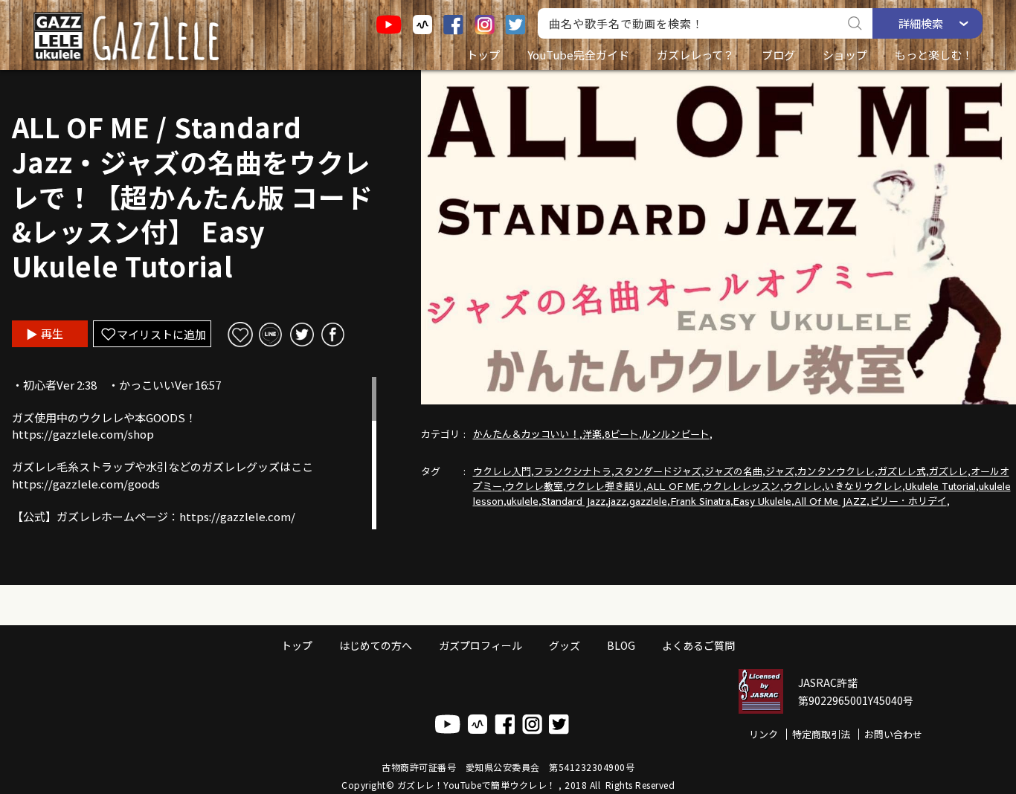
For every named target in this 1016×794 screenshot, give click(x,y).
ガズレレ (948, 471)
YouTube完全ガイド (578, 54)
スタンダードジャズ (657, 471)
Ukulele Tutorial (940, 486)
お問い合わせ (893, 734)
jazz (617, 501)
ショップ (845, 54)
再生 (52, 333)
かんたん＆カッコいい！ (526, 434)
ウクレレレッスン (741, 486)
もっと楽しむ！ (934, 54)
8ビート (622, 434)
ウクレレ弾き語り (604, 486)
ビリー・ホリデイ (908, 501)
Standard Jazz (573, 501)
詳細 (920, 23)
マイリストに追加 (161, 334)
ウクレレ (802, 486)
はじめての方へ (375, 645)
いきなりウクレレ (863, 486)
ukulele (522, 501)
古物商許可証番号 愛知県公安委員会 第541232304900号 (508, 767)
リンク (763, 734)
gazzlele (648, 501)
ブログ (778, 54)
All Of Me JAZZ (830, 501)
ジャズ (779, 471)
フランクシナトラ (572, 471)
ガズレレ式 (902, 471)
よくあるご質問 (698, 645)
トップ (483, 54)
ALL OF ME (673, 486)
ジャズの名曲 (733, 471)
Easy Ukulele (762, 501)
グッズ (564, 645)
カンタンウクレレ (836, 471)
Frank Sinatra (700, 501)
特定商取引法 (821, 734)
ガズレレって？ (695, 54)
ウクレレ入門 (502, 471)
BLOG (621, 645)
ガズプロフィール (480, 645)
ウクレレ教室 (534, 486)
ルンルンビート (676, 434)
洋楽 (592, 434)
